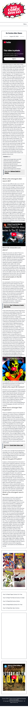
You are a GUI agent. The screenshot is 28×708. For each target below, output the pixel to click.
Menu (25, 24)
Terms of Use (13, 698)
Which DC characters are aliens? (11, 160)
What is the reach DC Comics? (10, 164)
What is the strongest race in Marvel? (12, 168)
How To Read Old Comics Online (11, 601)
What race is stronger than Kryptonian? (12, 165)
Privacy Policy (5, 698)
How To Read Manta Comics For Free (12, 604)
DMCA (17, 699)
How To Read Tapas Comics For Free (12, 594)
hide (9, 156)
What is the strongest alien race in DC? (12, 159)
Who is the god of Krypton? (9, 167)
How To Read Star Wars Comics (11, 608)
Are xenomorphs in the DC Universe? (12, 162)
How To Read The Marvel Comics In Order (13, 597)
